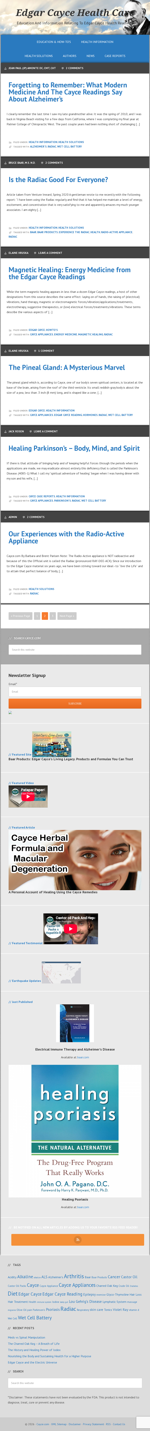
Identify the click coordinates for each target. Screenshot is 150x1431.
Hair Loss (135, 1294)
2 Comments (74, 68)
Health (95, 232)
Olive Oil (22, 1310)
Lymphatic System (114, 1302)
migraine (12, 1310)
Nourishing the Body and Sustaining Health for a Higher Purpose (49, 1356)
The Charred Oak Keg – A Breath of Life (34, 1344)
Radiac (52, 146)
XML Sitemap (59, 1424)
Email (13, 684)
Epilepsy (89, 1294)
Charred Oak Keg (107, 1286)
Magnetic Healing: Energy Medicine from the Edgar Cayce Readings (70, 273)
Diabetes (134, 1286)
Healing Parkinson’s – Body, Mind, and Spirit (74, 448)
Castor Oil (129, 1276)
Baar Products (47, 232)
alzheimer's (38, 146)
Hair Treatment (18, 1302)
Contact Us (119, 1424)
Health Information (43, 142)
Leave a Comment (50, 253)
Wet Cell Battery (69, 146)
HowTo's (52, 330)
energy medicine (65, 334)
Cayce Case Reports (42, 496)
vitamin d (134, 1310)
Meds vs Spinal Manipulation (26, 1337)
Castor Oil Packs (17, 1286)
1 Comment (46, 351)
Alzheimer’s (55, 1277)
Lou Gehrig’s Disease (85, 1301)
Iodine (55, 1302)
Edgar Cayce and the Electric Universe (32, 1362)
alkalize (37, 1277)
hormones (90, 415)
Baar (33, 232)
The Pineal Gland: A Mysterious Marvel (67, 367)
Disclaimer (75, 1424)
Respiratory (83, 1310)
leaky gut (64, 1302)
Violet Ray (120, 1309)
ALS (44, 1276)
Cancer (114, 1276)
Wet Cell (12, 1318)
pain (29, 1310)
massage (132, 1302)
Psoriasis (53, 1309)
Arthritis (74, 1276)
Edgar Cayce (37, 330)
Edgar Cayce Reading (68, 415)
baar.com (83, 1057)
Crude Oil (124, 1286)
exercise (101, 1294)
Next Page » (67, 616)
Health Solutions (71, 142)
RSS (108, 1424)
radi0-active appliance (116, 232)
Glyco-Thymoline (117, 1294)
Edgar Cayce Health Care (75, 12)
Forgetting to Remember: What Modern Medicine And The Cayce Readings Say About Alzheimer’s (68, 91)
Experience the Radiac (74, 232)
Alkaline (25, 1276)
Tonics (108, 1310)
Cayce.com (43, 1424)
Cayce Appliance (49, 1286)
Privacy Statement (93, 1424)
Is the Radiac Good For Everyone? (58, 179)
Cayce (33, 1285)
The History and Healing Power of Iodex (34, 1350)
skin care (96, 1309)
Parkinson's (62, 500)
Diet (13, 1293)
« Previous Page (20, 616)
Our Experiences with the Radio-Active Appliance (66, 537)
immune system (44, 1302)
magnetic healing (90, 334)
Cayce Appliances (41, 334)
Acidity (12, 1277)
